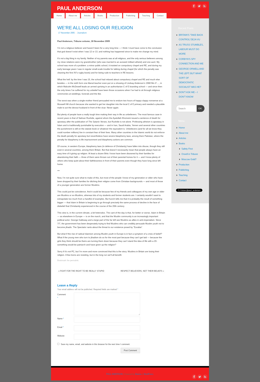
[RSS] (204, 6)
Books (100, 15)
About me (73, 15)
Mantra (138, 374)
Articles (87, 15)
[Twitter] (199, 6)
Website (60, 336)
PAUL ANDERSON (79, 8)
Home (59, 15)
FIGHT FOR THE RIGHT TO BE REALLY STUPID (81, 271)
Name (60, 319)
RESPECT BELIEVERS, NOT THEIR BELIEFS (142, 271)
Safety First (187, 148)
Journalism (82, 33)
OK (199, 108)
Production (114, 15)
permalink (74, 260)
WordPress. (149, 374)
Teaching (146, 15)
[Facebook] (194, 6)
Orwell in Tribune (189, 154)
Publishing (130, 15)
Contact (160, 15)
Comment (61, 296)
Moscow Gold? (188, 159)
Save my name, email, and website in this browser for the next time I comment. (95, 344)
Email (60, 327)
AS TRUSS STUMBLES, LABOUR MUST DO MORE (191, 49)
